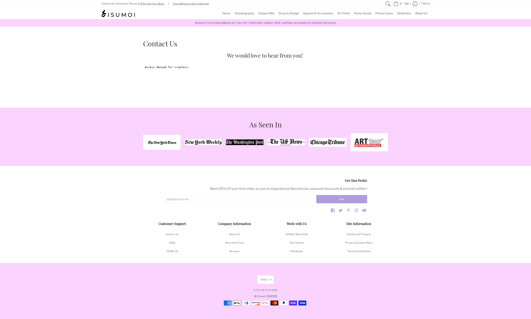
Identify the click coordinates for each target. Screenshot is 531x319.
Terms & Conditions (358, 251)
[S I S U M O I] (118, 13)
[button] (401, 3)
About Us (234, 234)
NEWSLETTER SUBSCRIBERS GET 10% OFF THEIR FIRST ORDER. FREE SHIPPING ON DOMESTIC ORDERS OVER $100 (265, 23)
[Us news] (286, 142)
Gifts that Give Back (152, 3)
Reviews (234, 251)
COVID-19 (172, 251)
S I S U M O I (261, 290)
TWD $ (425, 3)
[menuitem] (388, 3)
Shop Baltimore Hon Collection (191, 3)
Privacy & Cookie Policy (359, 242)
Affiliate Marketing (296, 234)
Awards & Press (234, 242)
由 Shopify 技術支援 (265, 296)
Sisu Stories (297, 242)
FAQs (172, 242)
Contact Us (172, 234)
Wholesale (296, 251)
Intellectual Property (359, 234)
